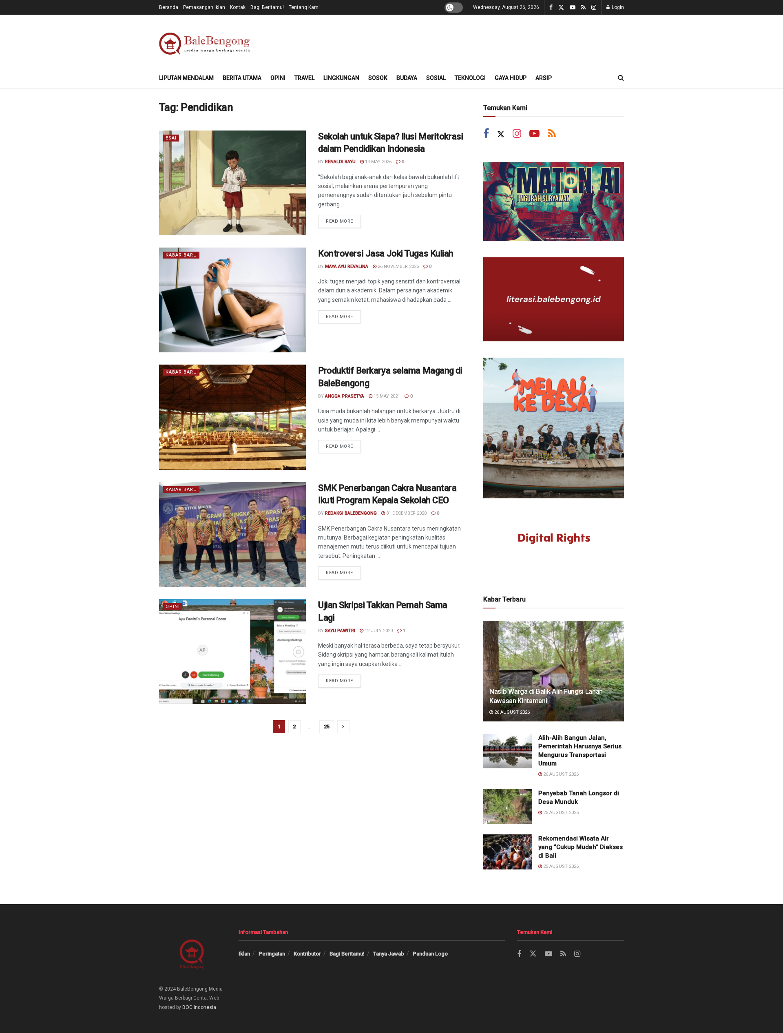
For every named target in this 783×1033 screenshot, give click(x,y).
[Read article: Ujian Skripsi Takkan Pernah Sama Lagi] (232, 651)
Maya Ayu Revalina (346, 266)
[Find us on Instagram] (593, 7)
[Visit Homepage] (206, 41)
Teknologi (470, 78)
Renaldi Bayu (340, 161)
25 (327, 726)
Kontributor (307, 954)
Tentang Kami (304, 7)
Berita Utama (242, 78)
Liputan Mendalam (186, 78)
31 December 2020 (406, 513)
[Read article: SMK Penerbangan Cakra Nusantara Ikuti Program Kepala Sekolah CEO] (232, 534)
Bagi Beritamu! (267, 7)
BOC (187, 1007)
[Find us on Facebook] (551, 7)
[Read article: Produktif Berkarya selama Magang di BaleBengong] (232, 417)
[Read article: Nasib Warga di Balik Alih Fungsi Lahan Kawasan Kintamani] (553, 671)
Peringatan (272, 954)
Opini (277, 78)
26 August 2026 (511, 712)
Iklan (244, 954)
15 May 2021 (386, 396)
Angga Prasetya (344, 396)
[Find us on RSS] (583, 7)
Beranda (168, 7)
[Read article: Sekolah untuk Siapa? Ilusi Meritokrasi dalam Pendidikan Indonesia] (232, 183)
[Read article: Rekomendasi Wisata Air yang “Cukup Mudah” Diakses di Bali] (507, 851)
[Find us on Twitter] (561, 7)
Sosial (436, 78)
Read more (343, 219)
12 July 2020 (378, 630)
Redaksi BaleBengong (351, 513)
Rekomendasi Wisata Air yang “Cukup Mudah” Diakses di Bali (580, 847)
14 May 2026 (378, 161)
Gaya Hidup (510, 78)
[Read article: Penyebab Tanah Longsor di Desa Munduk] (507, 806)
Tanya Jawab (388, 954)
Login (617, 7)
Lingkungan (341, 78)
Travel (304, 78)
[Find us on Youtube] (572, 7)
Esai (171, 138)
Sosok (377, 78)
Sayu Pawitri (340, 630)
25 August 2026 (560, 812)
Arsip (543, 78)
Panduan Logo (430, 954)
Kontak (238, 7)
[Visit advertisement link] (553, 201)
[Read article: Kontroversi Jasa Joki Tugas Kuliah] (232, 300)
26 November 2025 (397, 266)
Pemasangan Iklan (204, 7)
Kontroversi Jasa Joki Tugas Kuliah (385, 253)
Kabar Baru (181, 255)
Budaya (406, 78)
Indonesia (205, 1007)
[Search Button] (621, 78)
